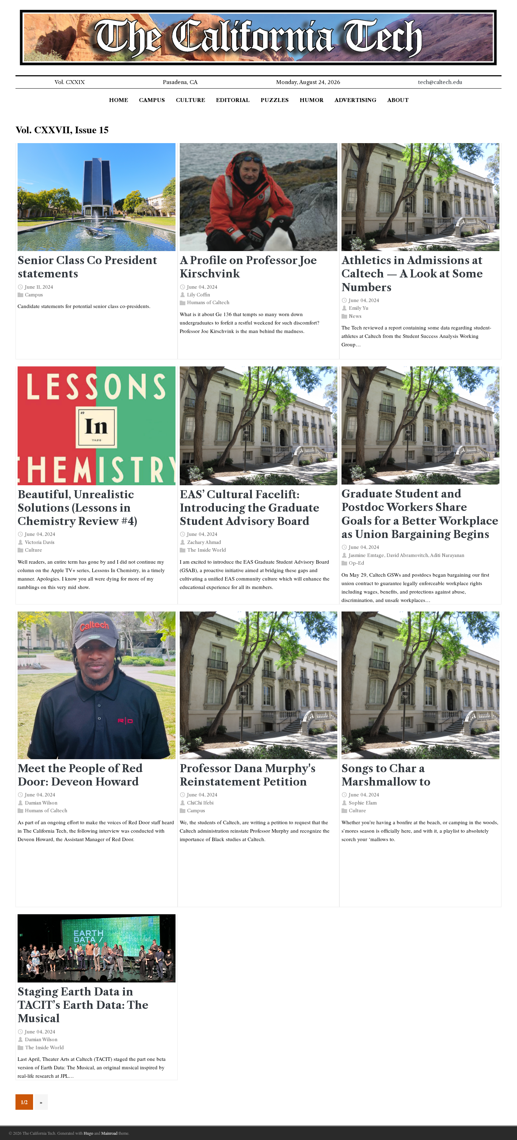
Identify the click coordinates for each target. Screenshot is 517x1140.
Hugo (88, 1133)
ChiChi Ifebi (200, 802)
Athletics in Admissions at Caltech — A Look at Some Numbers (412, 274)
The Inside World (206, 550)
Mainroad (109, 1133)
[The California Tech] (258, 38)
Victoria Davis (40, 542)
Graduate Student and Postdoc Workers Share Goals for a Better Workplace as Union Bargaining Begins (420, 514)
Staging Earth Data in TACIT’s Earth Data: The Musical (83, 1005)
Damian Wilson (41, 802)
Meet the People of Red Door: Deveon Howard (80, 775)
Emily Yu (358, 308)
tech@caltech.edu (440, 82)
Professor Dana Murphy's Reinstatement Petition (247, 775)
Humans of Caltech (208, 302)
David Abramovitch (407, 555)
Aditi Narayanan (447, 555)
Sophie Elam (363, 802)
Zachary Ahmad (204, 542)
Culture (33, 550)
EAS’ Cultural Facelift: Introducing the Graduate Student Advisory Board (249, 508)
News (355, 316)
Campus (34, 294)
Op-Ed (356, 563)
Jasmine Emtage (366, 555)
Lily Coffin (198, 294)
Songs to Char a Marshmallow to (386, 775)
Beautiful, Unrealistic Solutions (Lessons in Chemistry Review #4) (77, 508)
